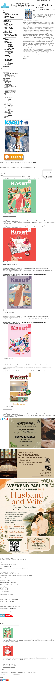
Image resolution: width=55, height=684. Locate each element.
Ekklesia (7, 55)
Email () (2, 173)
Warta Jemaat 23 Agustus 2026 (9, 664)
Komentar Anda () (26, 176)
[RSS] (8, 419)
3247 (12, 561)
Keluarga (10, 45)
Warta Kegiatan (9, 28)
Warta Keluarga (9, 24)
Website (1, 175)
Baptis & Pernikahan (10, 17)
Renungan (10, 63)
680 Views (46, 11)
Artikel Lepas (8, 49)
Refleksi (10, 62)
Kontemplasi (8, 60)
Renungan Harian (7, 20)
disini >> (14, 608)
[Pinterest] (1, 419)
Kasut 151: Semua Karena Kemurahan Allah (10, 264)
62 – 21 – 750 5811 (6, 561)
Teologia (10, 53)
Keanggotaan (8, 16)
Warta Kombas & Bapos (11, 30)
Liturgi (9, 56)
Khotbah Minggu (9, 59)
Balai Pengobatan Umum (11, 35)
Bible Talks (10, 52)
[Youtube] (7, 419)
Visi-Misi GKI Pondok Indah (11, 15)
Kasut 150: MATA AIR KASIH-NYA (8, 312)
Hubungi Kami (6, 66)
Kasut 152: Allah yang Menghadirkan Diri (9, 216)
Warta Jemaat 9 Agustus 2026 (9, 667)
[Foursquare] (4, 419)
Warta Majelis (8, 27)
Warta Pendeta (9, 26)
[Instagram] (5, 419)
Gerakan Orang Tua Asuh (11, 34)
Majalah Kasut (49, 172)
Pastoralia (8, 65)
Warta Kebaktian (7, 21)
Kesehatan (10, 47)
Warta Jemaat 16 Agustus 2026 (9, 665)
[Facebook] (0, 419)
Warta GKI (7, 31)
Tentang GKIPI (6, 13)
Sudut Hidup (11, 48)
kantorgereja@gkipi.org (8, 566)
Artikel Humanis (9, 42)
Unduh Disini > (34, 162)
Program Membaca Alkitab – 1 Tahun (14, 19)
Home (4, 12)
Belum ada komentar (38, 11)
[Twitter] (3, 419)
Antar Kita (7, 41)
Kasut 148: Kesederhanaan (7, 409)
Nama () (2, 170)
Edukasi (10, 44)
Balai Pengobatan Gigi (10, 37)
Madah (9, 58)
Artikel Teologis (9, 51)
